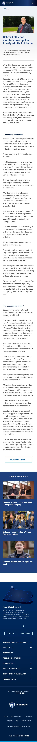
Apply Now (25, 633)
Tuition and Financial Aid (14, 674)
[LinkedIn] (18, 626)
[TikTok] (23, 626)
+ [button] (31, 642)
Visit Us (10, 633)
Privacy (6, 716)
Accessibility (28, 716)
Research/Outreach (12, 658)
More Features (17, 459)
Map (17, 720)
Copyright (9, 720)
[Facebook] (8, 626)
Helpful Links (9, 679)
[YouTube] (28, 626)
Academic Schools (11, 669)
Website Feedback (26, 720)
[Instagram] (13, 626)
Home (5, 9)
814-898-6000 (20, 693)
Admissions (8, 653)
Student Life (9, 663)
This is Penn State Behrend (15, 642)
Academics (8, 648)
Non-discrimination (16, 716)
